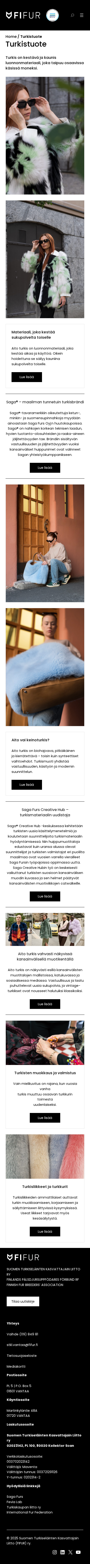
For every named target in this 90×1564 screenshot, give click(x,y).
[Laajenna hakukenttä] (72, 15)
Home (11, 36)
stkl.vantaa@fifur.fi (22, 1345)
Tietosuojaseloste (22, 1355)
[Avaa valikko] (81, 15)
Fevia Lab (14, 1502)
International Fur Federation (30, 1512)
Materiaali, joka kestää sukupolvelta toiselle (33, 334)
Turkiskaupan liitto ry (24, 1507)
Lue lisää (27, 377)
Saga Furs (15, 1496)
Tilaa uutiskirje (23, 1301)
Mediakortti (16, 1366)
